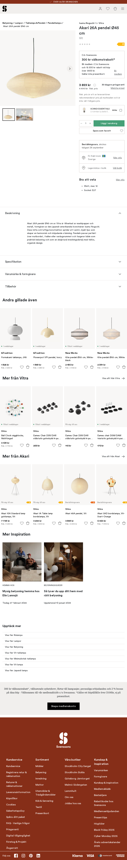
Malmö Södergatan (76, 784)
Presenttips (100, 817)
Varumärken (101, 770)
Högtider (99, 823)
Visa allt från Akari (111, 456)
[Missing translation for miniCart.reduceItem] (81, 123)
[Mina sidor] (100, 8)
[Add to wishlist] (21, 367)
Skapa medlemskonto (63, 706)
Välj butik (117, 167)
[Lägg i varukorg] (28, 367)
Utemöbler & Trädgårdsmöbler (45, 793)
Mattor (39, 784)
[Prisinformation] (94, 85)
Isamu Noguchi (86, 23)
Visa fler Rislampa (13, 635)
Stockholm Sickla (75, 772)
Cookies (11, 804)
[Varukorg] (115, 8)
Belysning (7, 23)
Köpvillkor (12, 798)
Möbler (39, 766)
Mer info (117, 157)
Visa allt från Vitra (111, 378)
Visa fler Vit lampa (14, 664)
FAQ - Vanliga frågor (18, 823)
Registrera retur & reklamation (16, 774)
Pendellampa (54, 23)
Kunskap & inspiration (106, 782)
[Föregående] (5, 69)
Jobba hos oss (73, 803)
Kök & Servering (44, 801)
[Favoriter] (108, 8)
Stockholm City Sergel (78, 766)
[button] (84, 44)
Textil (38, 807)
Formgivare (100, 776)
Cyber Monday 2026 (106, 836)
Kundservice (13, 766)
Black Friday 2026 (104, 830)
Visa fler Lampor (13, 641)
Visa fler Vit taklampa (15, 653)
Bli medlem (118, 72)
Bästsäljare (100, 795)
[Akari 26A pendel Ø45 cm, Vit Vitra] (37, 68)
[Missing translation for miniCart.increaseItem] (90, 123)
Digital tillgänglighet (18, 835)
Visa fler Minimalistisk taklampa (20, 659)
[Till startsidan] (4, 9)
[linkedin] (38, 856)
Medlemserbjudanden (106, 811)
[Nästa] (70, 69)
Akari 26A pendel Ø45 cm (16, 26)
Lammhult (70, 791)
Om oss (69, 797)
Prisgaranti (12, 829)
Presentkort (42, 813)
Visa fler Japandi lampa (16, 670)
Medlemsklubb (102, 789)
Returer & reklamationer (14, 784)
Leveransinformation (18, 792)
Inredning (40, 778)
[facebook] (16, 856)
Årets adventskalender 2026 (107, 844)
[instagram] (23, 856)
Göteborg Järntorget (77, 778)
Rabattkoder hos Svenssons (103, 803)
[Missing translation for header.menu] (122, 8)
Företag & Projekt (16, 841)
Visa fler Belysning (14, 647)
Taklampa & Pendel (35, 23)
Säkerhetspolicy (15, 810)
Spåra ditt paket (15, 817)
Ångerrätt (12, 848)
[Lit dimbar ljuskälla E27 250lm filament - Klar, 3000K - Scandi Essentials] (84, 110)
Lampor (19, 23)
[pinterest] (31, 856)
